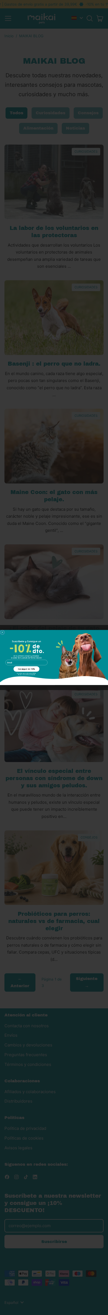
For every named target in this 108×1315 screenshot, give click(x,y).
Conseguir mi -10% (26, 669)
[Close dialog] (2, 632)
